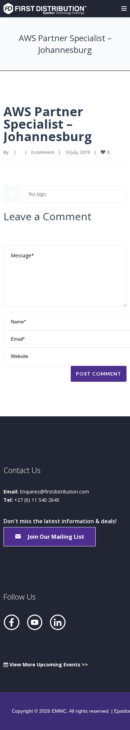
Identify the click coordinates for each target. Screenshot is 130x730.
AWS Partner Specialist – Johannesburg (47, 124)
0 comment (42, 152)
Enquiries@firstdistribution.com (54, 491)
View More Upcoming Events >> (48, 664)
